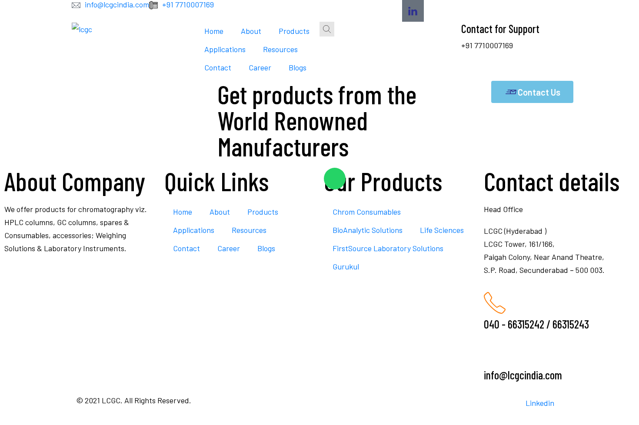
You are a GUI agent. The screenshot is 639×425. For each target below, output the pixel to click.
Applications (225, 49)
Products (294, 31)
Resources (280, 49)
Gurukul (346, 266)
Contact (217, 67)
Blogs (297, 67)
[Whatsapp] (335, 178)
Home (213, 31)
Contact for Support (500, 28)
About (251, 31)
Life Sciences (442, 230)
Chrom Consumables (367, 211)
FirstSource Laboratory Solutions (388, 248)
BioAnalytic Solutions (368, 230)
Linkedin (540, 403)
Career (260, 67)
